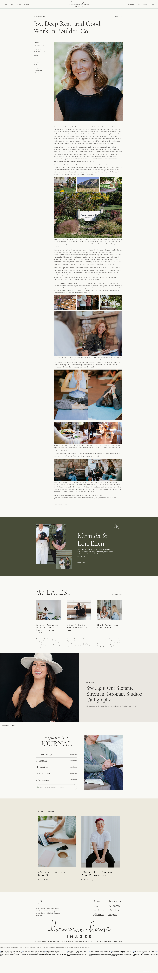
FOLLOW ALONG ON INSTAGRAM (58, 947)
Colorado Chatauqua (86, 174)
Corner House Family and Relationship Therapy (70, 161)
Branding (36, 70)
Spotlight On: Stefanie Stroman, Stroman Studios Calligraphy (114, 694)
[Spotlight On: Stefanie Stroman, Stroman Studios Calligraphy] (39, 687)
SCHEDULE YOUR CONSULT (38, 947)
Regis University (82, 159)
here (92, 492)
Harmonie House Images (69, 129)
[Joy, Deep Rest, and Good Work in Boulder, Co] (103, 762)
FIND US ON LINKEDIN (22, 947)
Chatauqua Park (79, 362)
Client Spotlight (39, 16)
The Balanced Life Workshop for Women (80, 484)
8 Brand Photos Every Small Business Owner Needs (77, 627)
